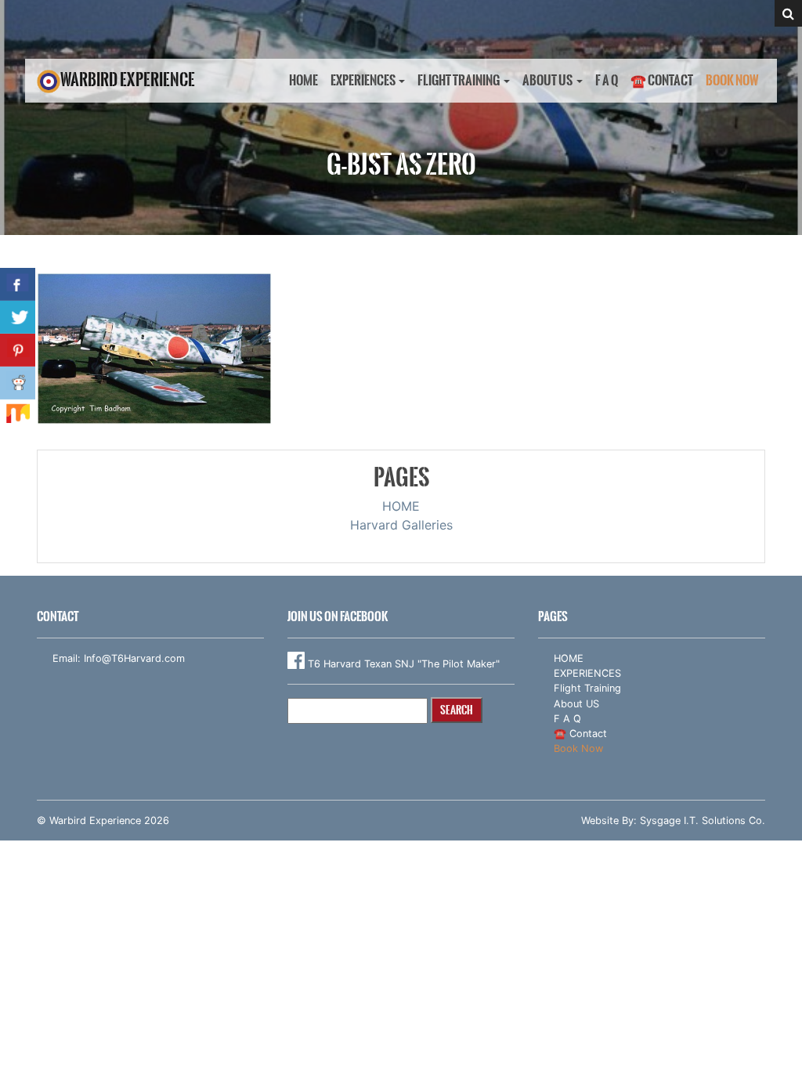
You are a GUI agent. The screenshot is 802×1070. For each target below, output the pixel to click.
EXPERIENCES (363, 80)
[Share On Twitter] (17, 317)
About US (547, 80)
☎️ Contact (661, 80)
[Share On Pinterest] (17, 350)
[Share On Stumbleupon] (17, 415)
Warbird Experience (127, 79)
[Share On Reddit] (17, 383)
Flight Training (458, 80)
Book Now (732, 80)
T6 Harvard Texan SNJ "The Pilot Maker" (402, 664)
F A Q (606, 80)
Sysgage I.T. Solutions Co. (702, 820)
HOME (303, 80)
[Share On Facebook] (17, 284)
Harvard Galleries (401, 525)
